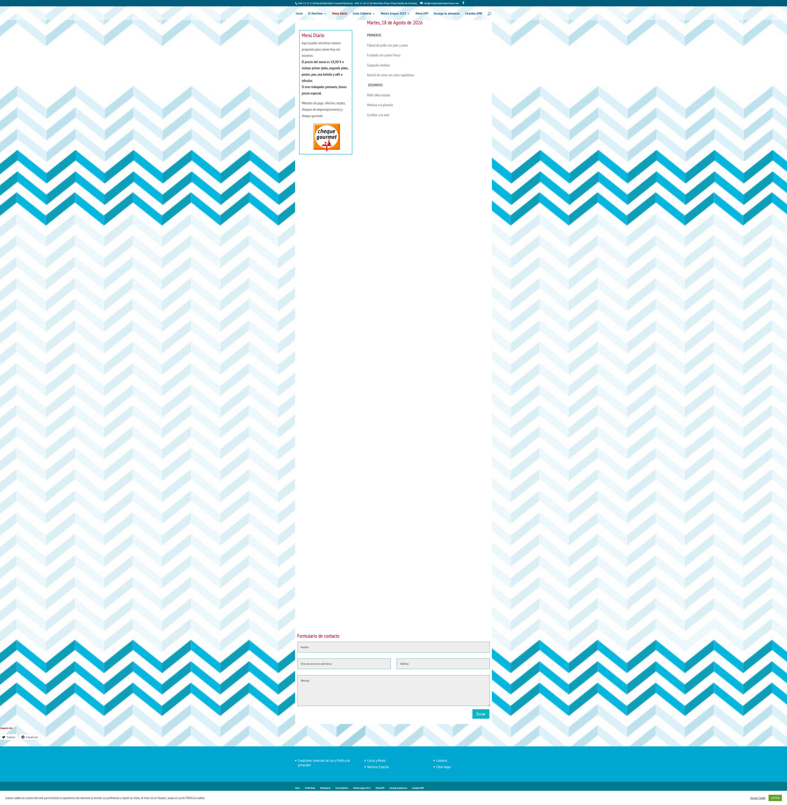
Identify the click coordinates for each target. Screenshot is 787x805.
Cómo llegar (443, 767)
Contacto (441, 760)
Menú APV (422, 13)
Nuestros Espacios (378, 767)
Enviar (481, 714)
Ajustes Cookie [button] (757, 798)
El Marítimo (315, 13)
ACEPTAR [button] (775, 798)
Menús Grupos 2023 (393, 13)
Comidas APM (473, 13)
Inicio (299, 13)
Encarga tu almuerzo (447, 13)
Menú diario (339, 13)
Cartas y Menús (376, 760)
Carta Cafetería (362, 13)
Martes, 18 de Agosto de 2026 (395, 22)
